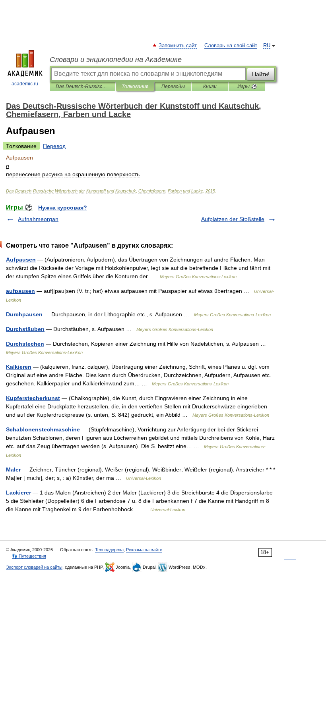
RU (266, 45)
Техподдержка (109, 549)
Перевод (54, 146)
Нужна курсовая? (62, 207)
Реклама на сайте (144, 549)
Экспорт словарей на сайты (34, 567)
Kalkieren (18, 367)
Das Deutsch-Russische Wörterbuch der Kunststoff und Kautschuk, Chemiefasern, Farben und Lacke (82, 86)
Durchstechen (25, 344)
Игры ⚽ (247, 86)
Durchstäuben (25, 329)
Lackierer (18, 492)
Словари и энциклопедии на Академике (116, 60)
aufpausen (20, 291)
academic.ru (25, 84)
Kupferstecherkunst (33, 398)
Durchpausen (24, 314)
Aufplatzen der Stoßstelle (232, 219)
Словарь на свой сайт (230, 45)
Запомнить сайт (178, 45)
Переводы (173, 86)
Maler (13, 469)
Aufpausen (21, 259)
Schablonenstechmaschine (43, 429)
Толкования (135, 86)
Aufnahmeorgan (38, 219)
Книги (210, 86)
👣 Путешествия (29, 556)
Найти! (261, 74)
